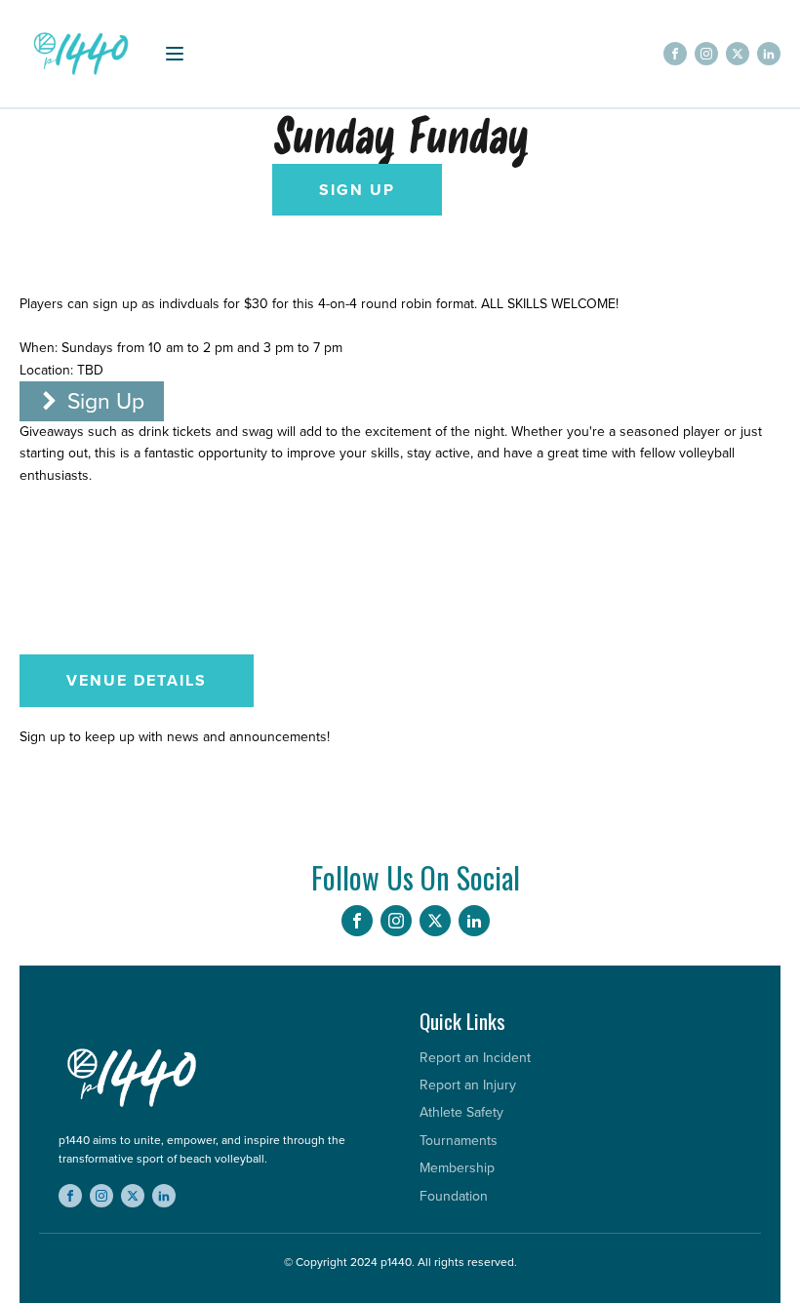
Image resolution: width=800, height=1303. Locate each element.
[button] (92, 401)
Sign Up (357, 189)
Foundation (454, 1196)
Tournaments (459, 1140)
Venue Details (136, 680)
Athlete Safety (461, 1112)
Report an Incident (475, 1057)
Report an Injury (468, 1085)
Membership (457, 1168)
